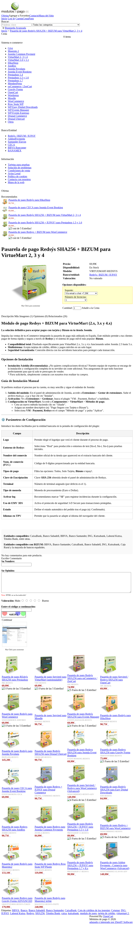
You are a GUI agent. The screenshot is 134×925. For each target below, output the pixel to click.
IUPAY (5, 913)
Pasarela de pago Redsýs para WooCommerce (17, 715)
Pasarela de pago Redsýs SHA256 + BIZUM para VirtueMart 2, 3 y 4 (46, 30)
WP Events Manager (18, 110)
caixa (64, 913)
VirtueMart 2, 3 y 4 (18, 57)
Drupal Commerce (17, 116)
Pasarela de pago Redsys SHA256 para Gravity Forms (115, 751)
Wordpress (13, 95)
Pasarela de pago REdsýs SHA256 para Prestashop (15, 678)
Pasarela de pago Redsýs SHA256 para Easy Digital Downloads (114, 789)
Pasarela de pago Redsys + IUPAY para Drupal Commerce (48, 789)
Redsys (30, 913)
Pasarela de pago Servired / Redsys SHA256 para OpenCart (114, 679)
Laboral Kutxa (17, 913)
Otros (11, 121)
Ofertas (5, 15)
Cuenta (19, 18)
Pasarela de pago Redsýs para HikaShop (29, 200)
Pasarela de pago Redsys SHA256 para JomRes (14, 828)
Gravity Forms (15, 89)
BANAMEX (14, 150)
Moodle (12, 98)
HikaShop (13, 63)
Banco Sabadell (37, 910)
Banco (24, 910)
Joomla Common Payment (21, 54)
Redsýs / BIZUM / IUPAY (22, 135)
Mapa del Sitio (46, 15)
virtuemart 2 (122, 913)
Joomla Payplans (16, 68)
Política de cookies (17, 176)
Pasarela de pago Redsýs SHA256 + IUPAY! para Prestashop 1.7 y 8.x (80, 865)
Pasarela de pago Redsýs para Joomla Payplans (17, 752)
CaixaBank (70, 910)
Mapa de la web (16, 182)
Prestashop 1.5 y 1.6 (18, 77)
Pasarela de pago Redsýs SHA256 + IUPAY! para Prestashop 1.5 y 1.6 (45, 222)
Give (10, 48)
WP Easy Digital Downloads (23, 107)
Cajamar (115, 910)
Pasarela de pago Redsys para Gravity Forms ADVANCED (17, 899)
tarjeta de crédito (106, 913)
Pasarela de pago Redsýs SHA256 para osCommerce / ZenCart (82, 678)
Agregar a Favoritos (19, 15)
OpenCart (13, 92)
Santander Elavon (17, 141)
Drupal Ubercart (16, 118)
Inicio (4, 18)
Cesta (26, 18)
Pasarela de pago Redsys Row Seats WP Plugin (50, 865)
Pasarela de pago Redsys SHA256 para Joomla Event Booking (81, 752)
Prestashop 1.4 (15, 74)
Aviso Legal (14, 173)
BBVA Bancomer (17, 147)
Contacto (34, 15)
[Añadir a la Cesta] (42, 685)
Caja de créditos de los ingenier (94, 910)
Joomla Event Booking (20, 71)
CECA (11, 144)
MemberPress (15, 83)
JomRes (12, 65)
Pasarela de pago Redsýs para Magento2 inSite (50, 899)
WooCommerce (16, 101)
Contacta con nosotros (19, 179)
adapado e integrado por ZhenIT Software (111, 922)
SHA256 (40, 913)
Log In (11, 18)
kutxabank (73, 913)
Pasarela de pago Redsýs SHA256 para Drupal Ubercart (51, 752)
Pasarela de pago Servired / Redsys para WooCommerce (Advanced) (82, 788)
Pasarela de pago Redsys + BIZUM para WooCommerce (37, 232)
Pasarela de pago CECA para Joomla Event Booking (35, 207)
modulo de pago (88, 913)
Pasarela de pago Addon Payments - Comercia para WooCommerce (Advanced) (114, 865)
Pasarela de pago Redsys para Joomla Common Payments (50, 828)
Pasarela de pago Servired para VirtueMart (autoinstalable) (50, 678)
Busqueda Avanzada (15, 27)
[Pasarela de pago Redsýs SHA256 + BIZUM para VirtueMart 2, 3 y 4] (30, 302)
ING (123, 910)
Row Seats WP (16, 104)
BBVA (15, 910)
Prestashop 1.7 (15, 80)
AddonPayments (16, 138)
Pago (31, 18)
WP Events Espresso (18, 113)
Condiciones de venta (19, 170)
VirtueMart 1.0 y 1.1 (18, 60)
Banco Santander (55, 910)
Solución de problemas (19, 167)
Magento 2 (13, 51)
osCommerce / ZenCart (20, 86)
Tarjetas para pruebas (19, 164)
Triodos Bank (53, 913)
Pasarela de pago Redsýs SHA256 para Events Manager (83, 715)
